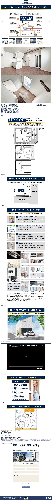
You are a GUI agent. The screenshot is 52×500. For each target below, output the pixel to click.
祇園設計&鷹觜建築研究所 (26, 3)
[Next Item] (49, 21)
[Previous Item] (2, 21)
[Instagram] (48, 498)
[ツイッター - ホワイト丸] (46, 498)
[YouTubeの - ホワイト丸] (50, 498)
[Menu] (49, 2)
